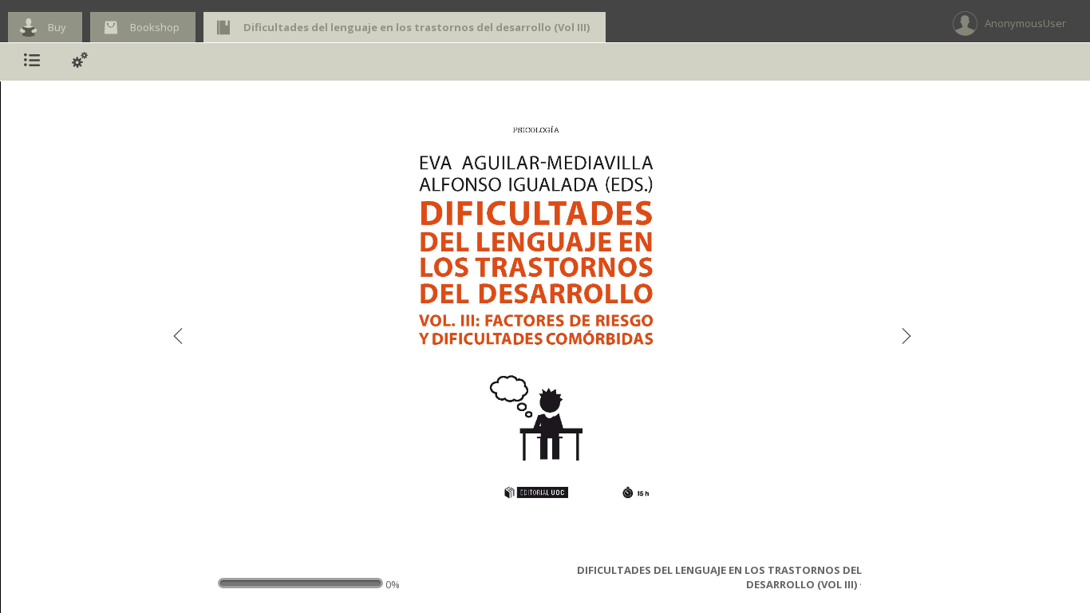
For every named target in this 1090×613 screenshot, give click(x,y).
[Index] (32, 62)
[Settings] (80, 62)
